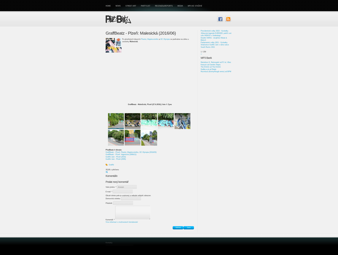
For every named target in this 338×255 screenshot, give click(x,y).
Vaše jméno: (111, 187)
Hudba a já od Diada (208, 69)
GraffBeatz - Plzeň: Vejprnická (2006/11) (121, 154)
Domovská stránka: (113, 199)
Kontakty (109, 243)
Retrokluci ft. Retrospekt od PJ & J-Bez (216, 62)
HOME (108, 6)
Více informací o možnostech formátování (122, 222)
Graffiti (111, 165)
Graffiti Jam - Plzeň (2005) (116, 159)
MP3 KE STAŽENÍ (195, 6)
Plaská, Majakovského (149, 39)
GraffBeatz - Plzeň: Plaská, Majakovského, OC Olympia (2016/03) (131, 152)
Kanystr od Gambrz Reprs (211, 65)
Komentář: (110, 220)
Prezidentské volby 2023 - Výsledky (214, 31)
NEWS (118, 6)
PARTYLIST (145, 6)
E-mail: (109, 192)
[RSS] (228, 19)
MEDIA (180, 6)
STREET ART (130, 6)
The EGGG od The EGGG (211, 67)
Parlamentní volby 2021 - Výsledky (214, 42)
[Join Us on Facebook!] (220, 19)
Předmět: (109, 203)
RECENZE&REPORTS (164, 6)
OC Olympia (165, 39)
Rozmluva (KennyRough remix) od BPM (216, 71)
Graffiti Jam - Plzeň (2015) (116, 157)
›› (201, 54)
